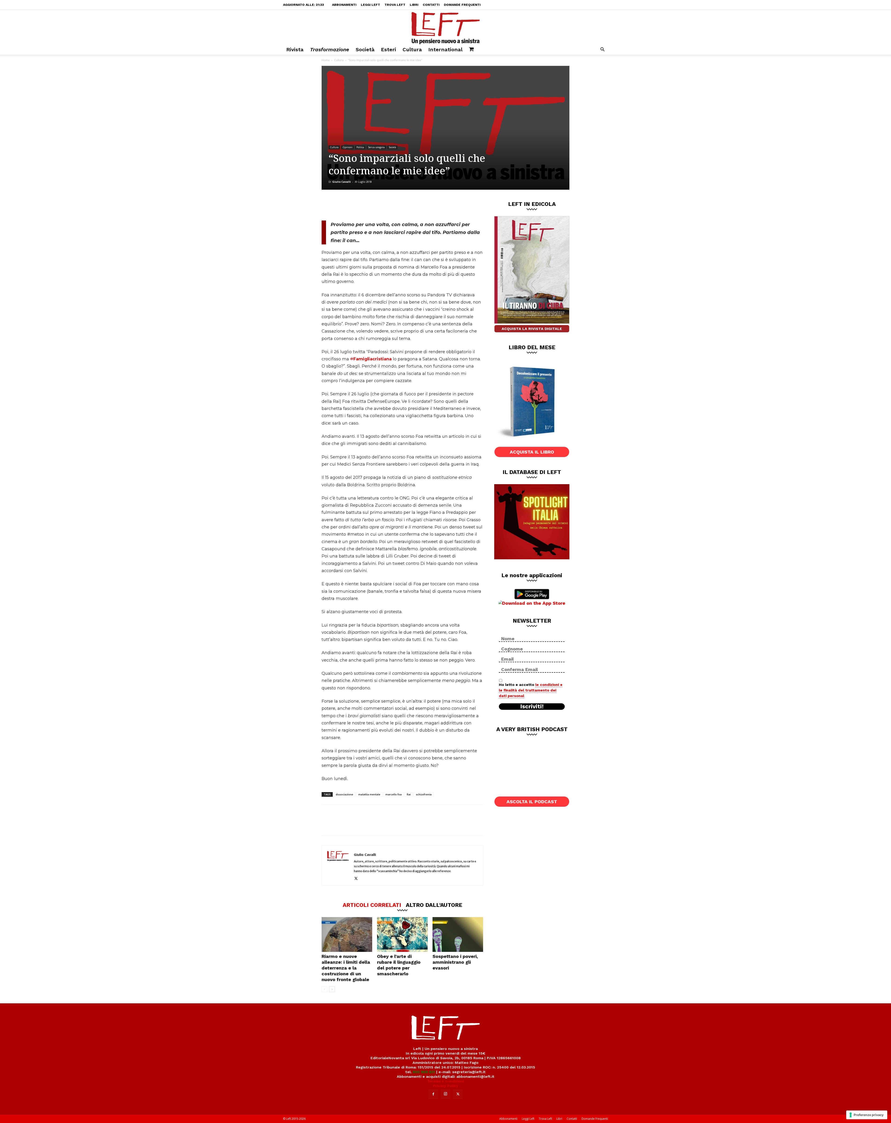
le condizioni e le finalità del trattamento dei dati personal (530, 690)
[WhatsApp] (385, 205)
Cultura (412, 49)
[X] (370, 205)
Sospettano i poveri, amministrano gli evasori (455, 962)
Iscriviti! (532, 706)
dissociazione (344, 794)
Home (326, 60)
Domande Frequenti (462, 4)
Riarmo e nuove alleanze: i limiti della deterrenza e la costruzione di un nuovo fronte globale (346, 967)
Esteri (388, 49)
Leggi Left (370, 4)
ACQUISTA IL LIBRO (532, 452)
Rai (409, 794)
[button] (602, 50)
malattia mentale (369, 794)
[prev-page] (324, 989)
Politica (360, 147)
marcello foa (393, 794)
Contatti (431, 4)
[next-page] (332, 989)
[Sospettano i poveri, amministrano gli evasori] (458, 934)
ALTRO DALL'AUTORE (434, 905)
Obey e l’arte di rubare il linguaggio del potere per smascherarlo (398, 964)
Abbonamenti (344, 4)
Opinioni (347, 147)
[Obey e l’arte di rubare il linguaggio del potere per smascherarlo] (402, 934)
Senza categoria (376, 147)
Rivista (294, 49)
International (445, 49)
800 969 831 (424, 1072)
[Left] (445, 27)
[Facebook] (355, 205)
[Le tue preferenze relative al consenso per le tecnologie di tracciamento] (866, 1114)
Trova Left (394, 4)
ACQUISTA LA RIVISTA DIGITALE (532, 328)
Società (365, 49)
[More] (401, 205)
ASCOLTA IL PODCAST (532, 801)
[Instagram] (445, 1094)
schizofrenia (424, 794)
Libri (414, 4)
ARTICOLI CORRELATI (372, 905)
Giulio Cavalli (341, 181)
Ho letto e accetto (530, 690)
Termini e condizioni (445, 1081)
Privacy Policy (445, 1086)
